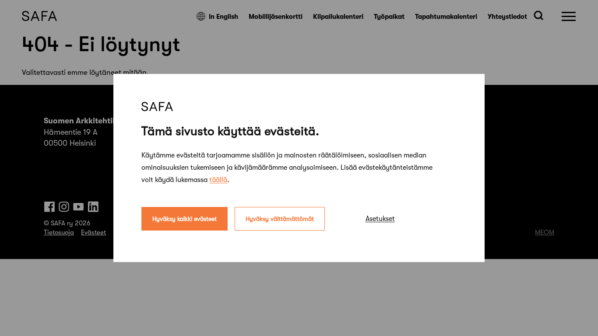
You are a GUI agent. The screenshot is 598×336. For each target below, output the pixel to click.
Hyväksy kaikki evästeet (184, 218)
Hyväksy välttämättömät (280, 218)
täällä (218, 180)
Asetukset (380, 219)
